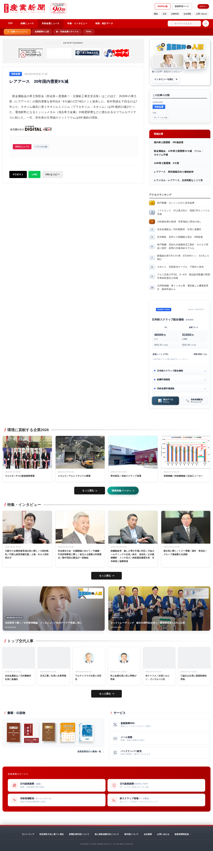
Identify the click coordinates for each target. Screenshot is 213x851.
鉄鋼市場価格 (163, 379)
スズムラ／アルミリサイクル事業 (74, 476)
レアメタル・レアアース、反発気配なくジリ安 (178, 180)
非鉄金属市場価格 (165, 388)
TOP (10, 23)
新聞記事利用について (79, 834)
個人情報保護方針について (107, 834)
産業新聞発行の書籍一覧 (89, 751)
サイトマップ (28, 834)
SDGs (88, 31)
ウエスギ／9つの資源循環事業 (20, 476)
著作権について (131, 834)
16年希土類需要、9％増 (166, 163)
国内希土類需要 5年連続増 (168, 142)
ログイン (203, 6)
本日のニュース (22, 146)
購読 (156, 14)
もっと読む (88, 490)
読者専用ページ (182, 6)
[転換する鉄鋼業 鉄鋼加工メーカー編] (49, 733)
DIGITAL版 (163, 6)
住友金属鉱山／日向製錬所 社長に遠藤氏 (179, 229)
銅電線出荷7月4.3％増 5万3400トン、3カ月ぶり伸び (183, 257)
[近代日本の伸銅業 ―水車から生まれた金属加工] (31, 733)
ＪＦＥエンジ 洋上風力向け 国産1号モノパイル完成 (183, 212)
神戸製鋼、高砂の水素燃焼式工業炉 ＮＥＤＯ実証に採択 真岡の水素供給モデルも (182, 246)
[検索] (205, 23)
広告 (164, 14)
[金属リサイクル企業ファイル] (86, 733)
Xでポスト (18, 174)
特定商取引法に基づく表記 (51, 834)
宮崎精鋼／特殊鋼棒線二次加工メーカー (183, 476)
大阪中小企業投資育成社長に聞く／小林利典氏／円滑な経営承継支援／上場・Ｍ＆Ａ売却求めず (27, 554)
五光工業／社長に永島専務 (53, 675)
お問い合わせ (201, 14)
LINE (34, 174)
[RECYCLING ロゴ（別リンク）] (196, 593)
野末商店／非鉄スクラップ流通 (126, 476)
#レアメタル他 (160, 117)
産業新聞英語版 (182, 834)
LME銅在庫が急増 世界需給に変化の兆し (179, 221)
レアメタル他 (41, 146)
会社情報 (187, 14)
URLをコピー (52, 174)
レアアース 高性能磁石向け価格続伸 (174, 171)
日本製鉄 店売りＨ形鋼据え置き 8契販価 (180, 237)
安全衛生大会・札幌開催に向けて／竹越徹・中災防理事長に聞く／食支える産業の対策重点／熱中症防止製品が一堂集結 (80, 554)
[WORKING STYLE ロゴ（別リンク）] (90, 593)
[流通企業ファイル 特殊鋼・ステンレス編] (67, 733)
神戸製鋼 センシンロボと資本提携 (175, 202)
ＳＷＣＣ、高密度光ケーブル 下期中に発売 (180, 266)
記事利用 (175, 14)
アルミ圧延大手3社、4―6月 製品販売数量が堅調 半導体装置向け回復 (184, 276)
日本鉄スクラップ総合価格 (170, 370)
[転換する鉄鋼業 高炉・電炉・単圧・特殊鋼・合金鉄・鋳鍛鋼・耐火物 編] (14, 733)
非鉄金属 (159, 106)
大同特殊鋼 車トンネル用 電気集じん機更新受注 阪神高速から (182, 287)
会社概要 (148, 834)
